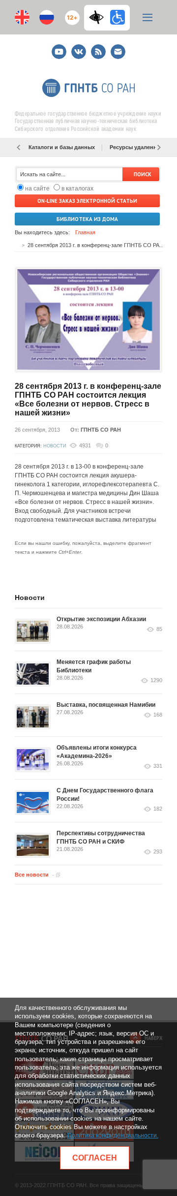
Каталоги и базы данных (62, 147)
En (22, 17)
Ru (46, 17)
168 (157, 715)
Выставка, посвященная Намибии (106, 704)
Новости (54, 445)
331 (157, 766)
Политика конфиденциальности (112, 1135)
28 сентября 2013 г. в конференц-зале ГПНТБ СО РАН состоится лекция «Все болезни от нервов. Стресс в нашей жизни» (88, 399)
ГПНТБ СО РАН (101, 430)
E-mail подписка (118, 51)
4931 (85, 445)
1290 (156, 680)
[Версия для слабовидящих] (99, 17)
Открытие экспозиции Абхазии (101, 619)
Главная (85, 232)
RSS (97, 47)
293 (157, 851)
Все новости (32, 875)
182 (157, 809)
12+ (70, 13)
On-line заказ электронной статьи (87, 200)
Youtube (59, 47)
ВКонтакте (78, 47)
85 (159, 629)
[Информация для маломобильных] (117, 17)
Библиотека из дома (87, 219)
